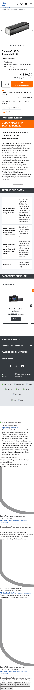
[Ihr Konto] (21, 3)
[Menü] (30, 3)
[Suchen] (17, 3)
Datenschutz (14, 428)
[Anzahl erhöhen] (8, 84)
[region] (17, 30)
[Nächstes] (32, 30)
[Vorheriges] (1, 30)
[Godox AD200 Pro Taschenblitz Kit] (17, 28)
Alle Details (15, 593)
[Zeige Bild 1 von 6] (10, 45)
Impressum (5, 428)
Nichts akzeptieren (23, 684)
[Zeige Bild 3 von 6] (15, 45)
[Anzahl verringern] (3, 84)
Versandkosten (27, 78)
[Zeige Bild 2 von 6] (13, 45)
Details (15, 319)
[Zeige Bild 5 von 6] (20, 45)
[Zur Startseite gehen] (6, 5)
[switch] (17, 465)
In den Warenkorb (22, 85)
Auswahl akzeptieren (8, 684)
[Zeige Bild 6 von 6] (23, 45)
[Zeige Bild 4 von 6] (18, 45)
